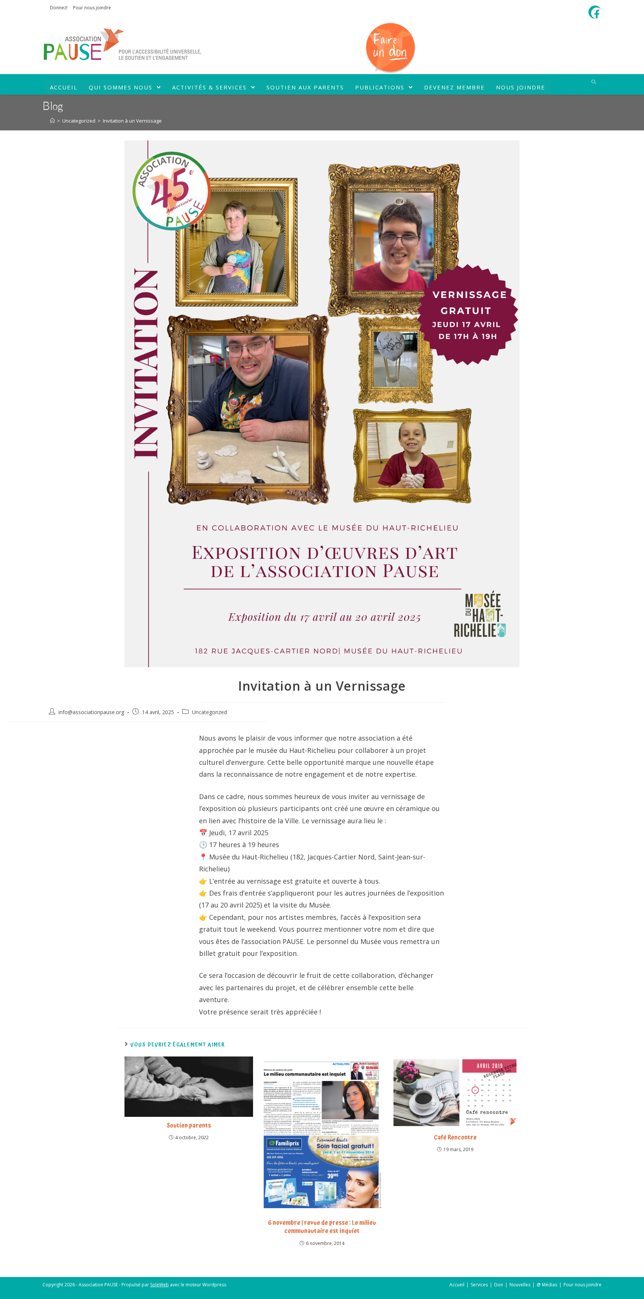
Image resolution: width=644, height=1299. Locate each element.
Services (479, 1284)
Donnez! (58, 7)
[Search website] (593, 82)
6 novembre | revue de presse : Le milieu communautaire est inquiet (322, 1227)
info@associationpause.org (91, 712)
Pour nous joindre (92, 7)
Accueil (456, 1284)
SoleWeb (159, 1284)
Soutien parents (189, 1125)
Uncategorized (209, 712)
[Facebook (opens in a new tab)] (596, 13)
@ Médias (547, 1284)
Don (498, 1284)
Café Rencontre (455, 1137)
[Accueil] (52, 120)
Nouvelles (519, 1284)
